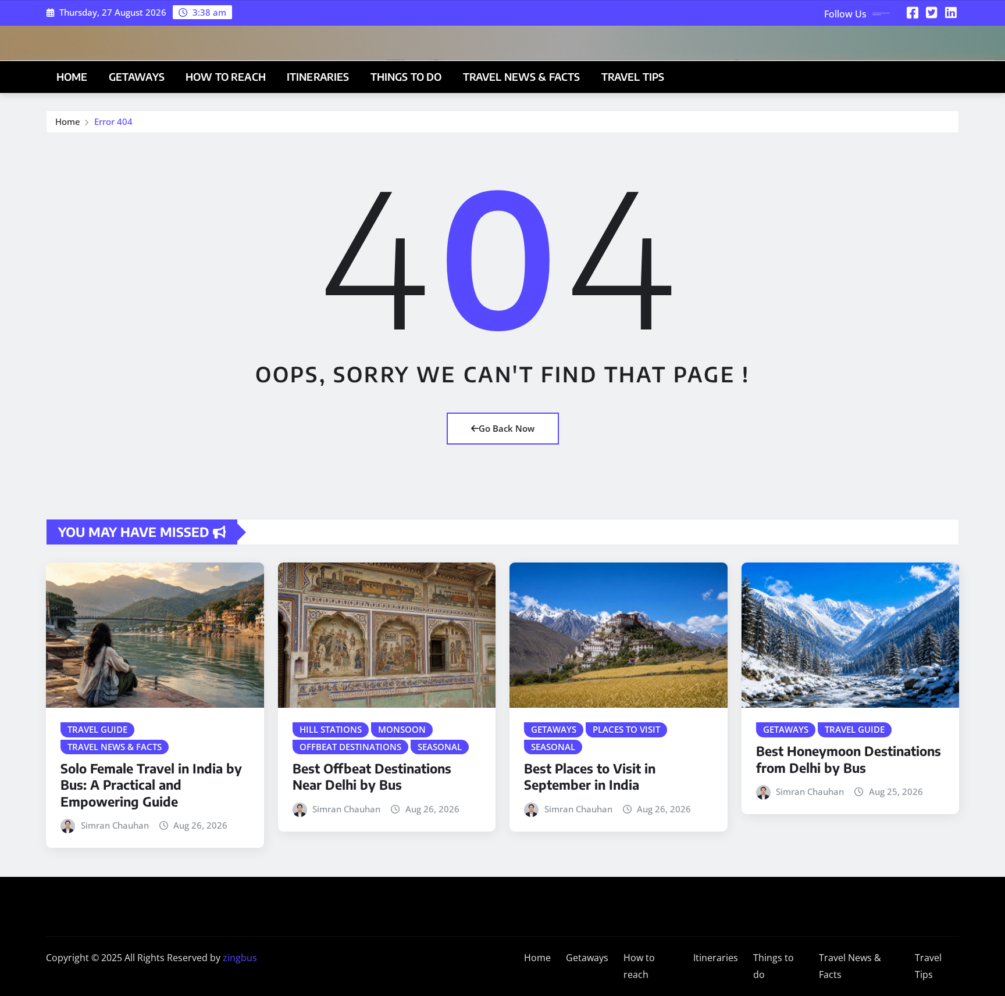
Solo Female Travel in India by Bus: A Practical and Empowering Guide (151, 784)
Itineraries (318, 76)
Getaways (137, 76)
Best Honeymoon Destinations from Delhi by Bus (848, 759)
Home (72, 76)
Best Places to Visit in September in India (589, 776)
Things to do (406, 76)
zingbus (240, 957)
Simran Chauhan (115, 825)
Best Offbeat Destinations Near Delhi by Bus (372, 776)
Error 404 (113, 121)
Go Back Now (506, 428)
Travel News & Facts (521, 76)
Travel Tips (633, 76)
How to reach (226, 76)
